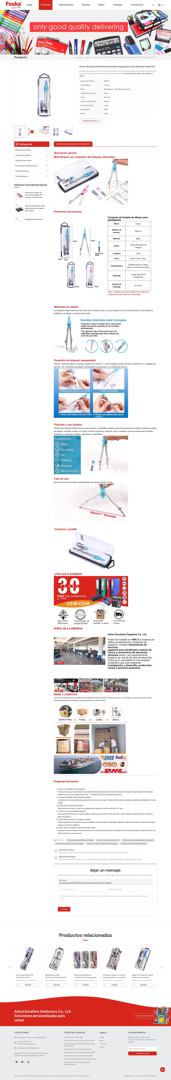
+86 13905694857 (32, 1048)
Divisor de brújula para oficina (108, 840)
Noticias (86, 5)
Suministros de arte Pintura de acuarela (78, 1056)
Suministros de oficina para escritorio (78, 1049)
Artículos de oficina (23, 150)
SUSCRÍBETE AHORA (142, 1053)
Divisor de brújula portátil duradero (133, 843)
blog (101, 1040)
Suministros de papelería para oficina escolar (80, 1059)
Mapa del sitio (130, 1076)
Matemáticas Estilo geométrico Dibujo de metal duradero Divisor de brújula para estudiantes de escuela (27, 976)
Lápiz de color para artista (73, 1037)
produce (103, 1044)
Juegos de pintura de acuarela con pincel (79, 1040)
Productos (45, 5)
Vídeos (101, 5)
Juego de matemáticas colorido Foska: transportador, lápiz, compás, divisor (56, 976)
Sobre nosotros (66, 5)
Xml (137, 1076)
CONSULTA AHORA (90, 121)
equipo (102, 1047)
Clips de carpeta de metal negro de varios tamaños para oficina (35, 208)
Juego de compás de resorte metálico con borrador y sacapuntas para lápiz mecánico (113, 976)
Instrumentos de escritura (26, 166)
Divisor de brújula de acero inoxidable (69, 843)
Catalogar (117, 5)
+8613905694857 (39, 1037)
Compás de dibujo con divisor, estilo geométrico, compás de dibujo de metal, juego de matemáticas (85, 976)
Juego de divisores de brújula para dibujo (102, 843)
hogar (102, 1037)
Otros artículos (21, 176)
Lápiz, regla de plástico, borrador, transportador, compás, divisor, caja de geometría (141, 976)
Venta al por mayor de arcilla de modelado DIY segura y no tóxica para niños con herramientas (34, 195)
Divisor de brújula (97, 57)
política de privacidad (149, 1076)
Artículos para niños (23, 160)
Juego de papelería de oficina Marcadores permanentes (79, 1045)
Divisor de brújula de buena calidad (80, 840)
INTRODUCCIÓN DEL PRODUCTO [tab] (73, 144)
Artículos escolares (23, 155)
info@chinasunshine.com (27, 1044)
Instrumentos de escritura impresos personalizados (77, 1063)
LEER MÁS (27, 985)
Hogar (29, 5)
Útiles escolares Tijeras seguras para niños (79, 1052)
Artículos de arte (22, 171)
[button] (72, 131)
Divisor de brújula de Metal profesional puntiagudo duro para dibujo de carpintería (85, 883)
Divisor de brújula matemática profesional (138, 840)
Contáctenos (137, 5)
